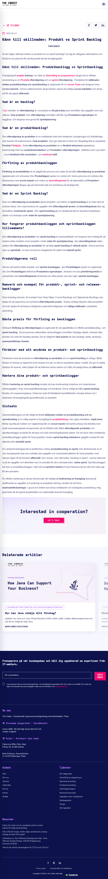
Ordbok (5, 797)
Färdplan (16, 145)
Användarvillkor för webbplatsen (61, 868)
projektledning (60, 419)
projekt (20, 75)
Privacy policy (41, 868)
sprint (55, 80)
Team (77, 84)
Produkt (25, 80)
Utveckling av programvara (60, 75)
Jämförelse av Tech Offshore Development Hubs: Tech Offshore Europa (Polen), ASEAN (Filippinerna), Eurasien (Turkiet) (24, 841)
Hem (4, 774)
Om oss (5, 777)
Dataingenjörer (65, 800)
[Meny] (104, 4)
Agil (5, 110)
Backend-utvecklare (68, 793)
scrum (70, 84)
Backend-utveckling (68, 781)
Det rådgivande (66, 774)
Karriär (5, 793)
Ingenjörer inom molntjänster (71, 797)
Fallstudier (6, 785)
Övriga (62, 804)
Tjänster (5, 781)
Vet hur (5, 789)
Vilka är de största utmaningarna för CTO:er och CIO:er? (25, 847)
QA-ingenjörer (65, 808)
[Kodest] (9, 5)
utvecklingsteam (57, 180)
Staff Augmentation (67, 789)
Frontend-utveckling (68, 785)
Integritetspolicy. (61, 686)
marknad (47, 154)
